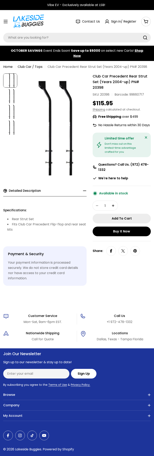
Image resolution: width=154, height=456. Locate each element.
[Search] (145, 37)
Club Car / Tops (30, 66)
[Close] (146, 137)
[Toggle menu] (5, 21)
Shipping (99, 109)
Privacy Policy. (80, 385)
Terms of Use (57, 385)
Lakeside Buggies (28, 449)
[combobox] (77, 37)
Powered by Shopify (58, 449)
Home (8, 66)
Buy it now (121, 231)
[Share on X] (123, 251)
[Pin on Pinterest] (135, 251)
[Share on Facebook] (111, 251)
